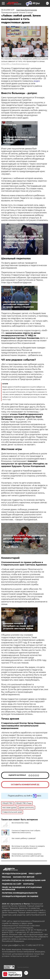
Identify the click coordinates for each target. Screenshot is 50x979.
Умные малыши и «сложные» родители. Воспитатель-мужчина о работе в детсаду (28, 855)
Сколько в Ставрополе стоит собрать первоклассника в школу (26, 831)
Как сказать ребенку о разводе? (24, 838)
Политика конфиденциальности (19, 893)
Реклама (6, 877)
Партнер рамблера (23, 967)
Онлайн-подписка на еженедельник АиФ (24, 880)
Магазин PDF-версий (23, 877)
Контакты (28, 884)
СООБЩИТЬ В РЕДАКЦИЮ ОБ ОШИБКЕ (20, 896)
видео (37, 81)
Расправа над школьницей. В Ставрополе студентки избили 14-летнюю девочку (23, 239)
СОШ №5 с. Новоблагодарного (15, 64)
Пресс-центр (35, 873)
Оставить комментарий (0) (25, 784)
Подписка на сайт (11, 884)
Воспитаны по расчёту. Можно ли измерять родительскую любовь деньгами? (28, 847)
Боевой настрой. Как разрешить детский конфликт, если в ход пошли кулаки (24, 538)
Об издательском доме (14, 873)
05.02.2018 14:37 (7, 10)
